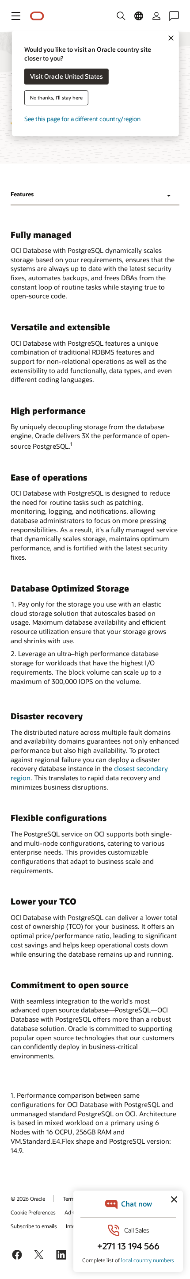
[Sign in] (156, 16)
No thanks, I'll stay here (56, 98)
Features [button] (22, 194)
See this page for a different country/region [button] (82, 119)
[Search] (121, 16)
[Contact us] (174, 16)
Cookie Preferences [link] (33, 1212)
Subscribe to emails (34, 1225)
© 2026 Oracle (28, 1198)
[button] (16, 16)
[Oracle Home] (37, 16)
